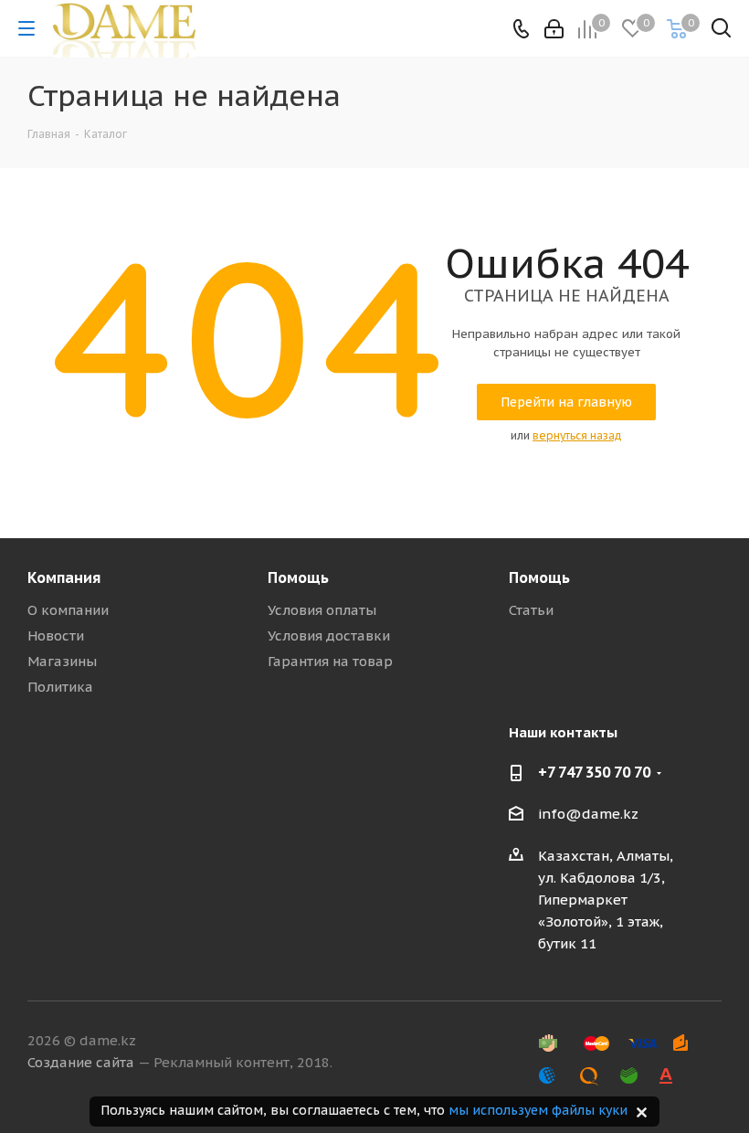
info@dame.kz (588, 813)
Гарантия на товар (330, 661)
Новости (55, 635)
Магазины (62, 661)
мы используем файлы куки (538, 1110)
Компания (63, 577)
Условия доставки (329, 635)
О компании (68, 610)
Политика (60, 686)
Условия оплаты (322, 610)
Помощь (298, 577)
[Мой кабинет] (554, 28)
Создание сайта (80, 1062)
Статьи (531, 610)
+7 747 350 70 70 (594, 772)
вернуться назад (577, 435)
